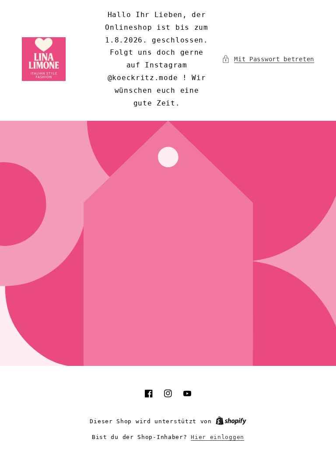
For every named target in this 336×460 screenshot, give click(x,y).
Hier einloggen (217, 437)
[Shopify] (231, 421)
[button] (268, 59)
